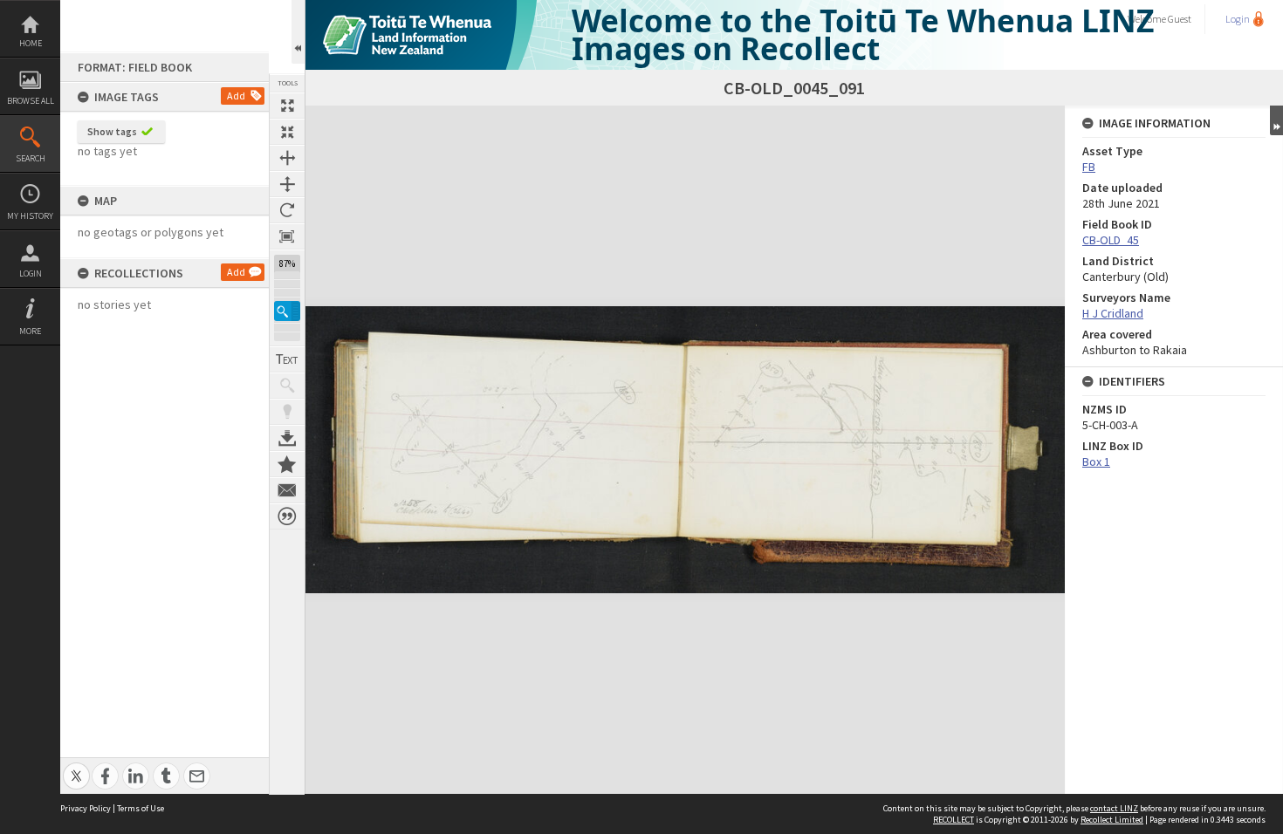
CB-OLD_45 (1110, 240)
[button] (287, 311)
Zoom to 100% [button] (287, 236)
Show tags (112, 131)
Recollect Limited (1112, 819)
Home (30, 43)
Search (30, 158)
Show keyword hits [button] (287, 386)
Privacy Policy (85, 808)
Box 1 (1096, 461)
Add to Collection (287, 464)
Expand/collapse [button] (1276, 120)
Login (30, 273)
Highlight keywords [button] (287, 412)
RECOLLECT (953, 819)
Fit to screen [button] (287, 132)
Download (287, 438)
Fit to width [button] (287, 158)
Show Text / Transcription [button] (287, 359)
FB (1088, 166)
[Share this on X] (76, 766)
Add (236, 95)
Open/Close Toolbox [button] (298, 32)
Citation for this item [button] (287, 516)
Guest (1179, 18)
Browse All (30, 100)
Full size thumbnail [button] (287, 105)
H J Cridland (1112, 313)
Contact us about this (287, 490)
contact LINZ (1114, 808)
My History (30, 216)
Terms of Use (140, 808)
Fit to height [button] (287, 184)
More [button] (30, 331)
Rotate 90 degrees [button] (287, 210)
